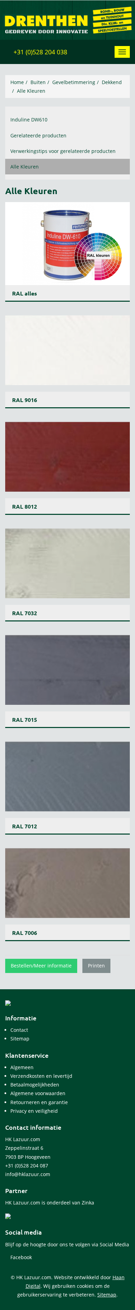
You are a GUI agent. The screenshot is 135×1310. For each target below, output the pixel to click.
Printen (96, 965)
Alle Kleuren (31, 91)
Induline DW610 (28, 119)
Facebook (20, 1257)
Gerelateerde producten (38, 135)
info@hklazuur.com (27, 1174)
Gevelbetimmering (73, 82)
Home (17, 82)
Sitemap (106, 1294)
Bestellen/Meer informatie (41, 965)
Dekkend (112, 82)
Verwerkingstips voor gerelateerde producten (63, 151)
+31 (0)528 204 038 (39, 52)
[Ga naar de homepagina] (67, 19)
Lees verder (67, 252)
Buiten (38, 82)
